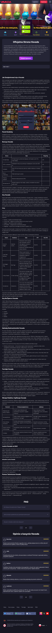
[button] (50, 16)
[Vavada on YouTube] (47, 613)
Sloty (5, 607)
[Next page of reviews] (30, 597)
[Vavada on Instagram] (41, 613)
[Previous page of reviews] (21, 597)
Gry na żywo (11, 607)
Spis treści (30, 607)
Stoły (18, 607)
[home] (6, 2)
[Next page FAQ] (30, 527)
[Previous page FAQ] (21, 527)
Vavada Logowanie (26, 58)
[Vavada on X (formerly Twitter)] (44, 613)
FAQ (36, 607)
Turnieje (24, 607)
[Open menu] (50, 2)
